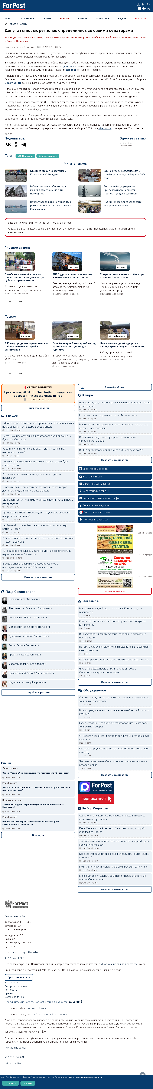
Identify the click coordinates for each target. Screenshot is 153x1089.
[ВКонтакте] (8, 144)
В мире (82, 18)
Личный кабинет (115, 387)
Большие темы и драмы (96, 505)
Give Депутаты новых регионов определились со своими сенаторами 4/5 (128, 143)
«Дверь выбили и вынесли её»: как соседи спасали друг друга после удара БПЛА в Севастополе (34, 488)
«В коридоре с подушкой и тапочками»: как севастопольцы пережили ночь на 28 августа (36, 552)
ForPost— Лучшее (37, 1008)
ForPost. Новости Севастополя (50, 1014)
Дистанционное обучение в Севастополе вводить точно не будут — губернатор (37, 437)
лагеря (26, 336)
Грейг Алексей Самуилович (25, 654)
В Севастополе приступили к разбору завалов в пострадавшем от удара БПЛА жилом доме (30, 565)
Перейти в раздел (38, 692)
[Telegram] (23, 144)
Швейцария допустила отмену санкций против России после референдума (37, 501)
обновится (104, 128)
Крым (47, 18)
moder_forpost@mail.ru (26, 952)
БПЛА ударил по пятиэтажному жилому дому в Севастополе (72, 276)
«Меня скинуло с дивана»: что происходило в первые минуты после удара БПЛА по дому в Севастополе (38, 424)
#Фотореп (102, 18)
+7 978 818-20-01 (14, 1057)
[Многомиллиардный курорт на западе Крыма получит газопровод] (115, 323)
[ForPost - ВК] (74, 1002)
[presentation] (10, 300)
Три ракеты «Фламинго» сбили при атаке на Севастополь (122, 276)
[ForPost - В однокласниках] (81, 1002)
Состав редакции (15, 996)
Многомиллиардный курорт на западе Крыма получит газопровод (122, 345)
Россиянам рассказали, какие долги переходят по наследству (31, 476)
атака (27, 267)
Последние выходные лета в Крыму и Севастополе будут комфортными (35, 463)
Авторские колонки (16, 986)
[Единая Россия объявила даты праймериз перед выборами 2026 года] (89, 170)
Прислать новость (38, 408)
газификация (118, 336)
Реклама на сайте (15, 916)
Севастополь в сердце (96, 491)
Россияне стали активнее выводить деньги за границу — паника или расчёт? (35, 450)
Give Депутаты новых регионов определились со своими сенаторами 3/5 (126, 143)
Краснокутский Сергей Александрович (31, 673)
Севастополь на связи (95, 468)
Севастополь (27, 18)
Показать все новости (38, 577)
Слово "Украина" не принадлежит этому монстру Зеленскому (35, 773)
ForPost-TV (11, 989)
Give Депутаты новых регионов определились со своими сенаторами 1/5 (121, 143)
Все (7, 18)
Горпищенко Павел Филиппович (28, 617)
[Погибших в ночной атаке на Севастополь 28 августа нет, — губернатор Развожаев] (20, 254)
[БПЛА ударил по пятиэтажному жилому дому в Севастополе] (67, 254)
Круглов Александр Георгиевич (27, 682)
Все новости (12, 982)
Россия (64, 18)
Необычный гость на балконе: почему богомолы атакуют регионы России (35, 527)
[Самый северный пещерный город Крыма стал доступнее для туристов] (67, 323)
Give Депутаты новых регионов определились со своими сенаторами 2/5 (123, 143)
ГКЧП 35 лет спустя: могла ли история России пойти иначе (113, 866)
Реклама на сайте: (15, 1047)
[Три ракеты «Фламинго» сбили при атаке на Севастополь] (115, 254)
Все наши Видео (92, 476)
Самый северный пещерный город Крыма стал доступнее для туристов (74, 346)
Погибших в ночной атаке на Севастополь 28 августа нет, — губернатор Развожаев (24, 277)
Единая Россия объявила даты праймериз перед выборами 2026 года (125, 174)
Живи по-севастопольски (97, 512)
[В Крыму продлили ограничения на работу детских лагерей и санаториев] (20, 323)
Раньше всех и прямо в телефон (101, 498)
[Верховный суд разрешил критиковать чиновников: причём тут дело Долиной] (89, 186)
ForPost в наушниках (96, 519)
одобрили (68, 66)
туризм (74, 336)
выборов (71, 69)
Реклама (140, 18)
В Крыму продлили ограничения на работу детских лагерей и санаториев (27, 346)
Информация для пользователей (120, 964)
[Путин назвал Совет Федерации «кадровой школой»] (89, 202)
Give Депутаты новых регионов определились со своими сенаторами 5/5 (131, 143)
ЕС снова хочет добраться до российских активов (108, 415)
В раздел (38, 835)
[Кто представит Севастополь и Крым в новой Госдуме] (16, 170)
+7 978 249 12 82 (14, 958)
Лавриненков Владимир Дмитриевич (30, 608)
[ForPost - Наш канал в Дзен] (83, 1002)
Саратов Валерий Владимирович (28, 663)
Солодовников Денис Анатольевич (29, 626)
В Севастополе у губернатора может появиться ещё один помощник (48, 190)
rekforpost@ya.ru (14, 1063)
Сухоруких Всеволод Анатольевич (29, 636)
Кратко (9, 993)
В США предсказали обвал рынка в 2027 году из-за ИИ (111, 450)
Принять (27, 1083)
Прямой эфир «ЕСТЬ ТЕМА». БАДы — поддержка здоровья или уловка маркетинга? (36, 514)
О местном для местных (96, 483)
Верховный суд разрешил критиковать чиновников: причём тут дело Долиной (120, 190)
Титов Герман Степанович (24, 645)
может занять (13, 83)
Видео (122, 18)
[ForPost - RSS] (70, 1002)
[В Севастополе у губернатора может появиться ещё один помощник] (16, 186)
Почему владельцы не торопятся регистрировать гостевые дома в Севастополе (50, 205)
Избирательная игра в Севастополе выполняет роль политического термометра (30, 822)
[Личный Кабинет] (139, 4)
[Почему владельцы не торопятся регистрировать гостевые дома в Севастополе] (16, 202)
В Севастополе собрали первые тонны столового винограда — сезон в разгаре (38, 539)
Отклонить (10, 1083)
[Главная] (14, 4)
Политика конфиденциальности (85, 1077)
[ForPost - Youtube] (78, 1002)
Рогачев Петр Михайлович (24, 599)
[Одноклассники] (16, 144)
